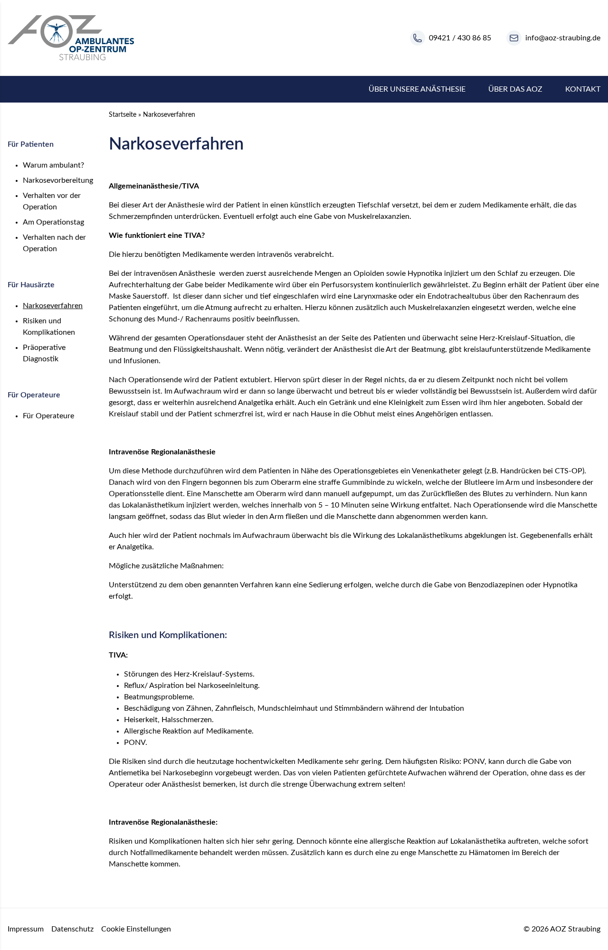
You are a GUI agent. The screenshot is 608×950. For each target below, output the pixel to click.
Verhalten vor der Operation (52, 201)
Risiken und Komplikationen (49, 326)
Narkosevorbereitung (58, 180)
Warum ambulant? (53, 165)
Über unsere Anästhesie (417, 89)
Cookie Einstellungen (136, 929)
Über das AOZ (515, 89)
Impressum (26, 929)
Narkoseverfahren (53, 306)
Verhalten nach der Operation (54, 243)
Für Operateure (48, 416)
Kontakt (582, 89)
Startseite (122, 115)
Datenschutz (72, 929)
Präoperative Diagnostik (44, 353)
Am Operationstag (53, 222)
